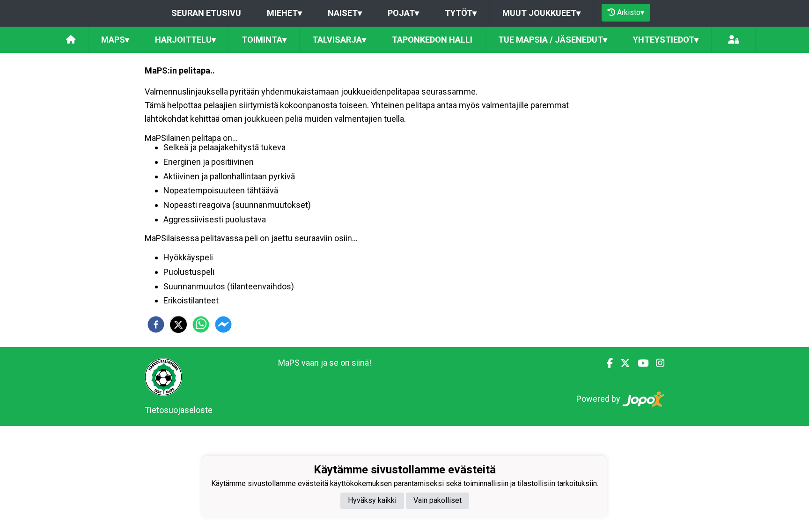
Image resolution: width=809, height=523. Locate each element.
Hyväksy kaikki (372, 500)
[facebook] (155, 324)
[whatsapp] (200, 324)
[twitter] (178, 324)
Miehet (284, 13)
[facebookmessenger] (223, 324)
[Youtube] (639, 363)
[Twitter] (621, 363)
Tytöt (461, 13)
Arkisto (630, 12)
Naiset (345, 13)
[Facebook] (606, 363)
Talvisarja (339, 39)
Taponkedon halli (432, 39)
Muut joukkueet (541, 13)
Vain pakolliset (437, 500)
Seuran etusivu (206, 13)
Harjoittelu (185, 39)
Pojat (403, 13)
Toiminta (264, 39)
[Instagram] (656, 363)
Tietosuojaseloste (179, 410)
